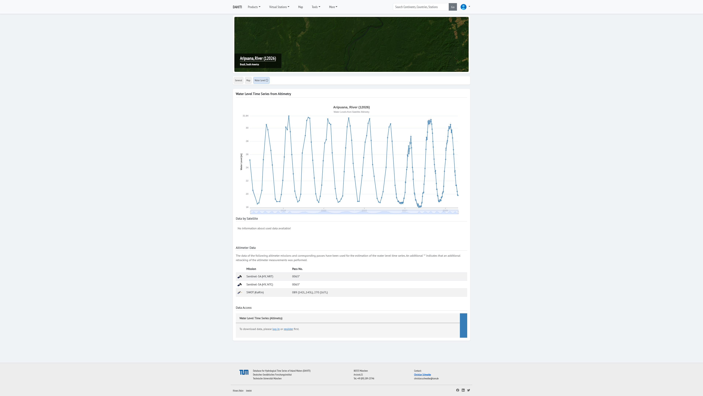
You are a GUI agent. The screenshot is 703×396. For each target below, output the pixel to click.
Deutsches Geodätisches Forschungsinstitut (272, 374)
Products (253, 7)
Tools (315, 7)
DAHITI (237, 7)
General (238, 80)
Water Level (260, 80)
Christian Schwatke (422, 374)
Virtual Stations (278, 7)
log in (276, 329)
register (288, 329)
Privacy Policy (238, 390)
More (332, 7)
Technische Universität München (267, 378)
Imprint (249, 390)
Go (453, 7)
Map (300, 7)
